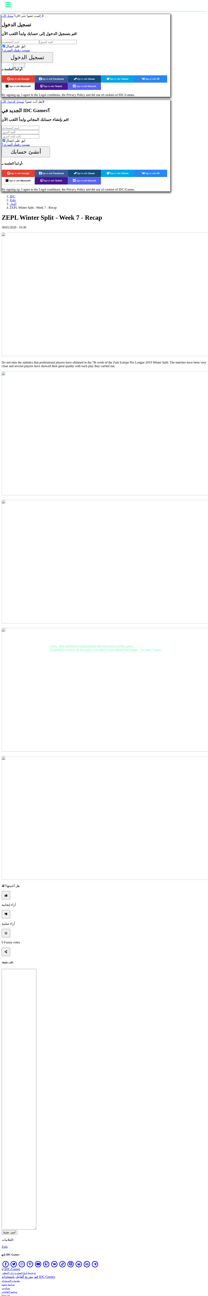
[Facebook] (6, 1264)
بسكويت (6, 1288)
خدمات (30, 1273)
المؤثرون (19, 1273)
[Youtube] (38, 1264)
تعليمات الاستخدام (11, 1281)
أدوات (25, 1273)
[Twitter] (14, 1264)
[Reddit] (79, 1264)
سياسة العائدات (9, 1292)
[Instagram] (22, 1264)
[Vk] (54, 1264)
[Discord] (71, 1264)
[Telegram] (95, 1264)
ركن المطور (8, 1273)
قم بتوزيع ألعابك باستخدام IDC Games (28, 1277)
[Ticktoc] (62, 1264)
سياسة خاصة (8, 1284)
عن (35, 1273)
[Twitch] (46, 1264)
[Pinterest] (30, 1264)
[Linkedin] (87, 1264)
